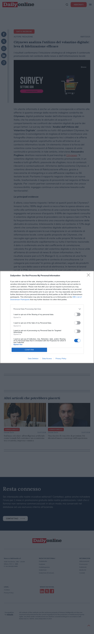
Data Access (47, 358)
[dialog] (47, 317)
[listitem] (47, 309)
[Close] (89, 275)
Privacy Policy (61, 358)
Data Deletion (33, 358)
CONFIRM (29, 350)
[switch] (77, 314)
